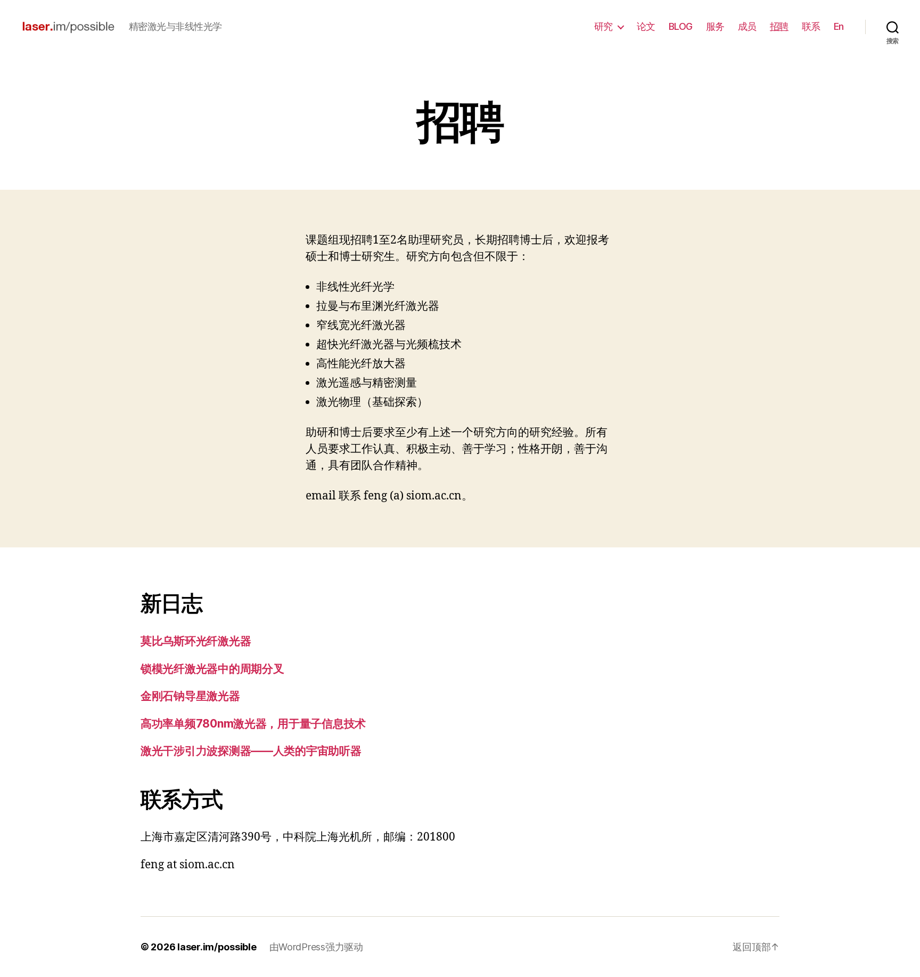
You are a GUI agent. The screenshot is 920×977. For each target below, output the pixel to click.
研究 (603, 26)
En (839, 26)
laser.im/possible (216, 946)
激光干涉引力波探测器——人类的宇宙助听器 (251, 750)
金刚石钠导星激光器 (190, 696)
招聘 (779, 26)
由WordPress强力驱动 (316, 946)
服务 (715, 26)
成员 (747, 26)
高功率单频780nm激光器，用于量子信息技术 (253, 723)
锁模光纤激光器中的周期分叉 (212, 668)
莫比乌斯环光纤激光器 (196, 641)
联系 (811, 26)
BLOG (681, 26)
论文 (646, 26)
